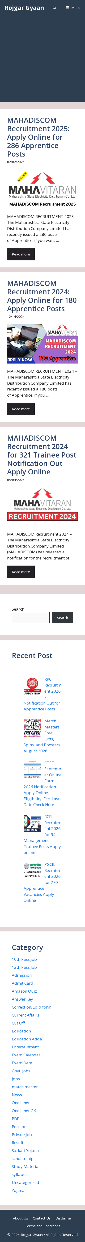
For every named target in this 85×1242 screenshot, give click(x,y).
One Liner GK (24, 1110)
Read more (21, 254)
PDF (15, 1118)
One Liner (21, 1102)
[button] (54, 7)
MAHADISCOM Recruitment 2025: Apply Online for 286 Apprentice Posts (38, 137)
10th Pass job (24, 959)
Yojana (18, 1190)
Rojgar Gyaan (24, 7)
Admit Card (22, 983)
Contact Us (42, 1218)
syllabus (20, 1174)
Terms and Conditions (42, 1225)
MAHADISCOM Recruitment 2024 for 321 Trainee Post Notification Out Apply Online (41, 455)
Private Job (22, 1134)
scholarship (23, 1158)
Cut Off (18, 1023)
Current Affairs (25, 1015)
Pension (19, 1126)
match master (25, 1086)
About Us (20, 1218)
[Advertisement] (42, 60)
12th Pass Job (24, 967)
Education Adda (27, 1039)
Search (18, 609)
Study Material (26, 1166)
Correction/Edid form (31, 1007)
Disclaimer (63, 1218)
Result (17, 1142)
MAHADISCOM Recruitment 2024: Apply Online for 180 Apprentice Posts (42, 295)
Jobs (16, 1078)
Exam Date (22, 1063)
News (17, 1094)
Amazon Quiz (24, 991)
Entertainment (25, 1047)
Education (21, 1031)
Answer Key (22, 999)
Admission (22, 975)
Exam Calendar (26, 1055)
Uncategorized (25, 1182)
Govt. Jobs (21, 1070)
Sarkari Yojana (25, 1150)
